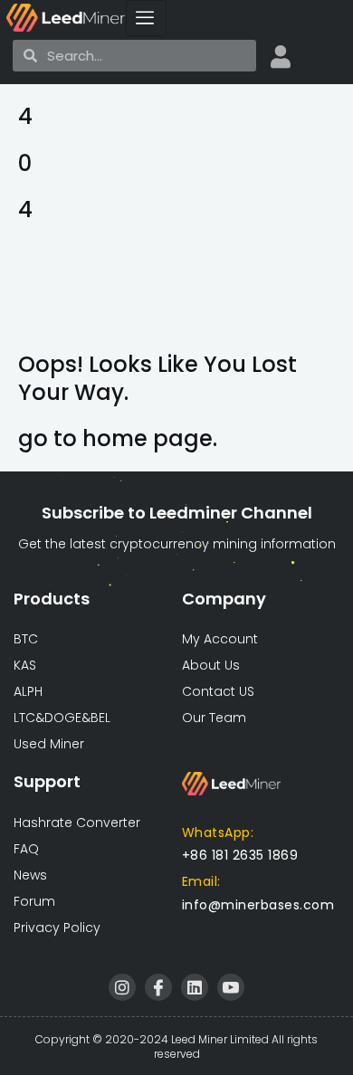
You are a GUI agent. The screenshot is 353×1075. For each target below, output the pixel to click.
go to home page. (117, 438)
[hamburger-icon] (146, 18)
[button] (258, 905)
